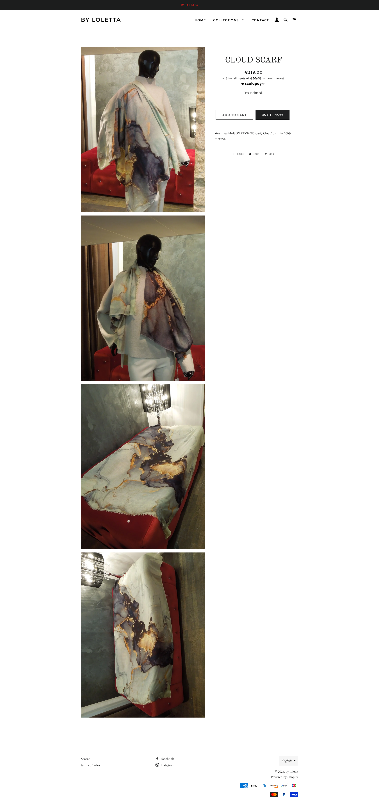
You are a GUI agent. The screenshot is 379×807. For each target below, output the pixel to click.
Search (85, 759)
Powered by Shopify (284, 777)
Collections (226, 20)
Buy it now (272, 114)
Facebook (167, 759)
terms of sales (90, 765)
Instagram (167, 765)
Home (200, 20)
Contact (260, 20)
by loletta (101, 19)
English (287, 761)
